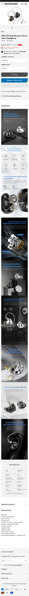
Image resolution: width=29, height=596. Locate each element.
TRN (2, 32)
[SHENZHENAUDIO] (11, 3)
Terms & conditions (17, 565)
